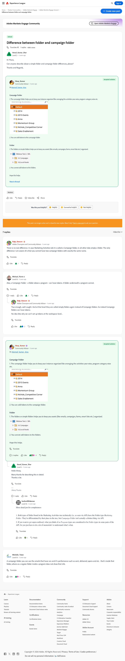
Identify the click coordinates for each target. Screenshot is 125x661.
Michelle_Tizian (18, 555)
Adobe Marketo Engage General (49, 10)
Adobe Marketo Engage (30, 10)
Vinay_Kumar (20, 81)
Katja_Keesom (17, 242)
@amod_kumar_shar (18, 87)
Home (3, 10)
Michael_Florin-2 (18, 277)
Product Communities (14, 10)
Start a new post (78, 223)
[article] (61, 252)
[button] (111, 11)
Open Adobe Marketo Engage (105, 23)
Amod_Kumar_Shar (19, 53)
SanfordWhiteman (28, 501)
